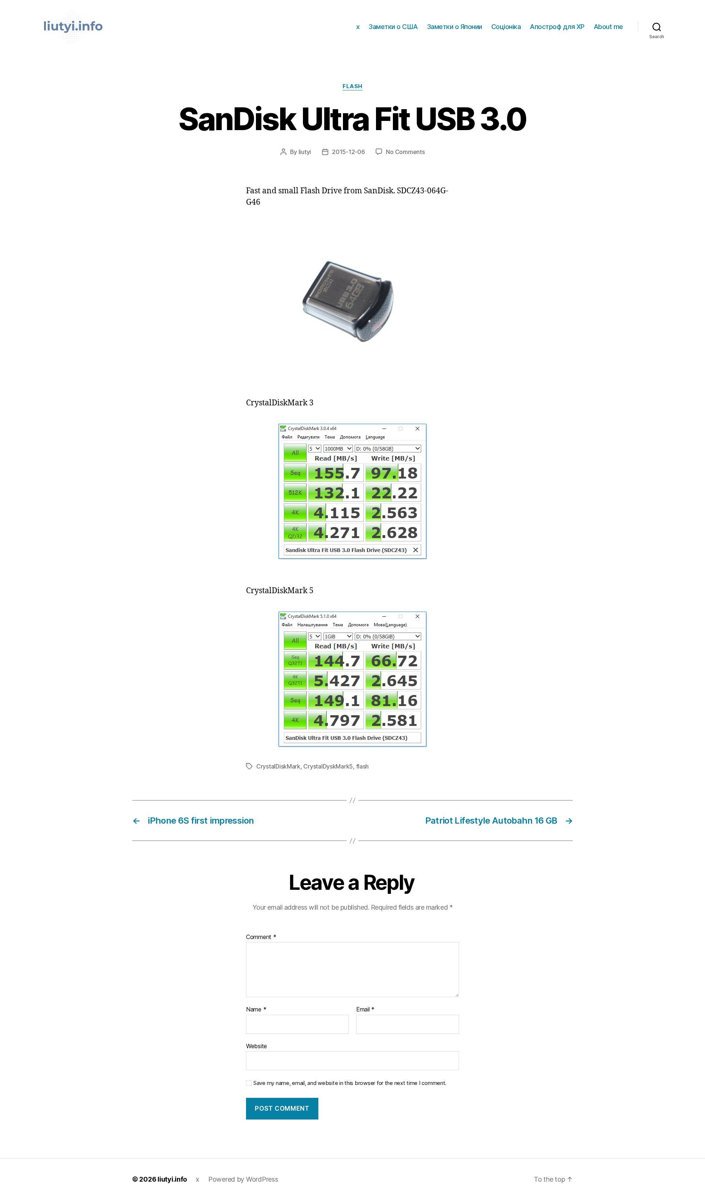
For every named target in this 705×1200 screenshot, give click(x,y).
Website (256, 1045)
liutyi (305, 151)
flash (362, 766)
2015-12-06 (348, 151)
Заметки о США (393, 27)
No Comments (405, 151)
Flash (352, 86)
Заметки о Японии (454, 27)
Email (365, 1009)
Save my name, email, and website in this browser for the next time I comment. (349, 1083)
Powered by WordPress (243, 1179)
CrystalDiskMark (278, 766)
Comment (261, 937)
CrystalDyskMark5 (328, 766)
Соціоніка (506, 27)
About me (608, 27)
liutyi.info (172, 1179)
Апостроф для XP (557, 27)
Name (256, 1009)
